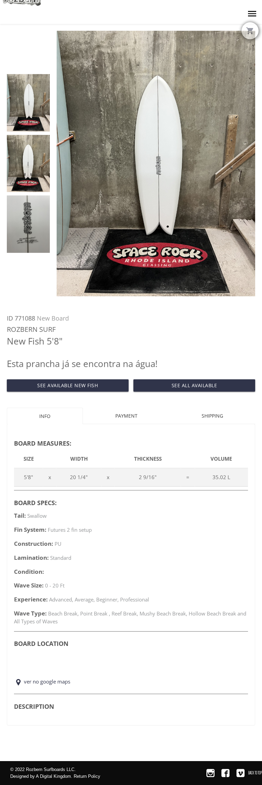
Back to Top (255, 773)
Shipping (212, 415)
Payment (126, 415)
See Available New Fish (67, 385)
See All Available (194, 385)
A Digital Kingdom (53, 776)
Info (44, 416)
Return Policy (87, 776)
